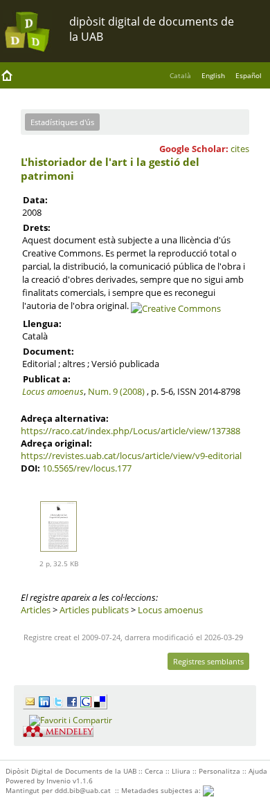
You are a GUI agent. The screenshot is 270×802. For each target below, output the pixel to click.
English (213, 75)
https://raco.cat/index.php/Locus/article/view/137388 (130, 431)
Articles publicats (94, 610)
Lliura (181, 771)
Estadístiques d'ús (62, 122)
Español (248, 75)
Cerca (154, 771)
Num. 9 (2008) (116, 391)
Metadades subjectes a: (162, 790)
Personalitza (219, 771)
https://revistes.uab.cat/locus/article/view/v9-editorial (131, 455)
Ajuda (258, 771)
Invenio (58, 780)
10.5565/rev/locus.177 (87, 468)
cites (240, 148)
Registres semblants (208, 661)
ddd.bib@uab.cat (83, 790)
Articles (36, 610)
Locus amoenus (53, 391)
